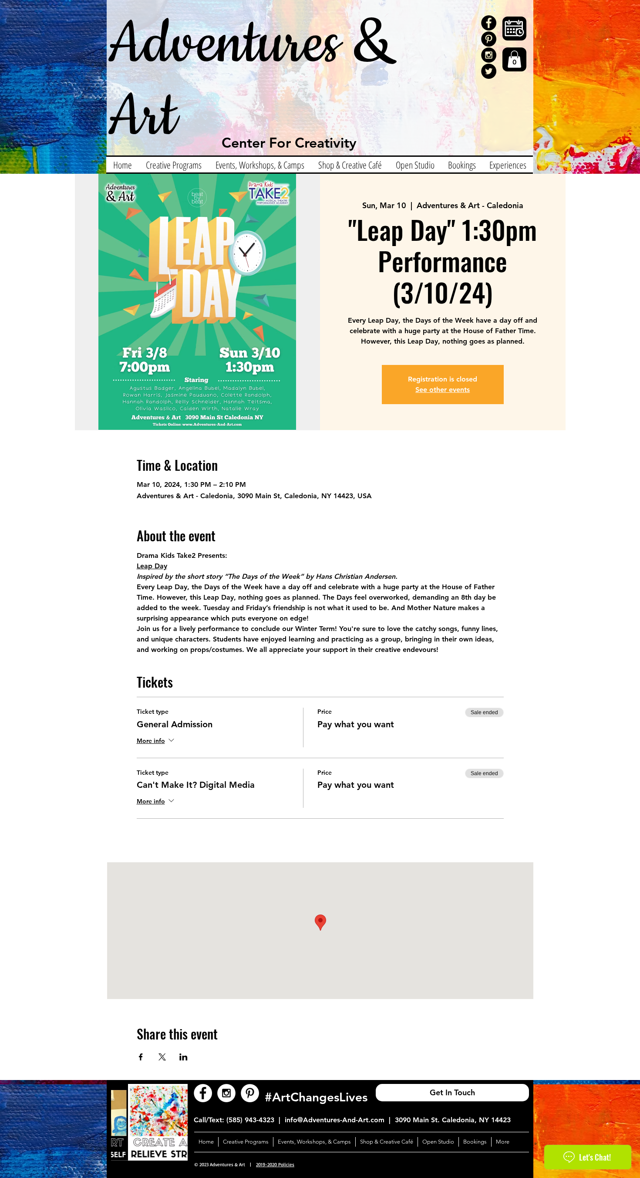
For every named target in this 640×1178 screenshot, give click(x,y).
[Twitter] (488, 71)
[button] (514, 59)
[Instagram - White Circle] (226, 1093)
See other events (442, 389)
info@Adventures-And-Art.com (334, 1120)
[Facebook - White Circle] (203, 1093)
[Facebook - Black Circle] (488, 22)
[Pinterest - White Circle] (250, 1093)
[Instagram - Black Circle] (488, 55)
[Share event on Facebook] (141, 1056)
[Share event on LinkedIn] (183, 1056)
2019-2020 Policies (275, 1164)
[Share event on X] (162, 1056)
